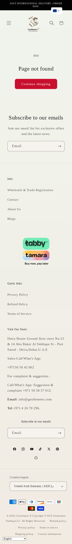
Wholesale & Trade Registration (30, 190)
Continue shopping (35, 84)
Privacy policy (26, 527)
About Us (14, 209)
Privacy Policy (17, 294)
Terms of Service (19, 314)
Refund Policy (17, 304)
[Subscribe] (59, 146)
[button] (9, 23)
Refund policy (58, 521)
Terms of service (49, 527)
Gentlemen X (23, 515)
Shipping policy (24, 534)
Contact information (49, 534)
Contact (12, 199)
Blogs (11, 219)
